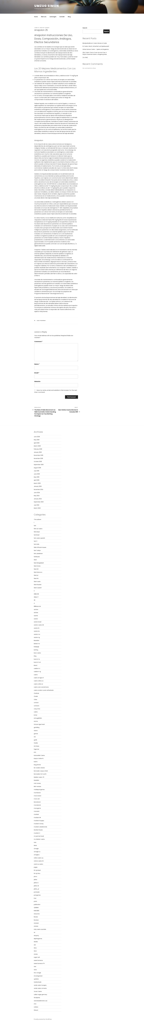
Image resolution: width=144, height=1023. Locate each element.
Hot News (36, 746)
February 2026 (38, 449)
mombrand (37, 793)
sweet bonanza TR (39, 963)
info (35, 752)
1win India (36, 544)
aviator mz (37, 634)
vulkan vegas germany (40, 994)
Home (36, 17)
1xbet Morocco (38, 572)
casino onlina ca (38, 681)
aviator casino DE (39, 625)
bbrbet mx (37, 643)
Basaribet (36, 640)
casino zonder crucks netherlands (44, 690)
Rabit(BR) (36, 910)
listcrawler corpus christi (41, 771)
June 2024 (37, 492)
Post (35, 898)
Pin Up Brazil (37, 870)
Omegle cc (37, 851)
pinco (35, 876)
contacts (36, 706)
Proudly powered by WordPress (43, 1019)
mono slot (37, 799)
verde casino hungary (40, 985)
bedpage (36, 647)
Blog (69, 17)
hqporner (36, 749)
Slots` (35, 951)
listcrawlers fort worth (40, 774)
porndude (37, 892)
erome (36, 721)
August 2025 (37, 468)
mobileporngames (39, 789)
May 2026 (36, 440)
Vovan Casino (38, 991)
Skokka (36, 942)
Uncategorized (38, 976)
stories (36, 954)
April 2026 (36, 443)
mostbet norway (39, 824)
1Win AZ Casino (38, 529)
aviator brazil (37, 622)
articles (36, 612)
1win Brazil (36, 535)
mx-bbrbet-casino (39, 839)
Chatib (36, 696)
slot (35, 945)
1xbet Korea (37, 566)
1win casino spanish (39, 538)
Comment (38, 341)
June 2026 (37, 437)
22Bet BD (36, 594)
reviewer (36, 923)
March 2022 (37, 508)
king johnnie (37, 765)
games (36, 733)
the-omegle (37, 973)
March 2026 (37, 446)
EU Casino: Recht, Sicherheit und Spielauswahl (96, 46)
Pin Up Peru (37, 873)
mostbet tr (37, 833)
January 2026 (38, 452)
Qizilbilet (36, 907)
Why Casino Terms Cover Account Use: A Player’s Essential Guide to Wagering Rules (95, 53)
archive (36, 609)
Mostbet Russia (38, 830)
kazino (36, 761)
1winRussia (37, 557)
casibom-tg (37, 671)
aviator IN (36, 628)
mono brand (37, 796)
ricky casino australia (40, 929)
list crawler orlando (39, 768)
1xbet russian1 (38, 588)
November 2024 (38, 489)
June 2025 (37, 474)
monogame (37, 808)
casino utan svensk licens (41, 687)
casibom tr (37, 668)
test (35, 966)
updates (36, 979)
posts (35, 901)
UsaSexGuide (37, 982)
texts (35, 970)
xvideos (36, 1007)
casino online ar (38, 684)
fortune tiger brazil (39, 724)
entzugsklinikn (38, 718)
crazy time (37, 709)
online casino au (38, 858)
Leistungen (53, 17)
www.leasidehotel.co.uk (40, 1001)
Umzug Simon (46, 6)
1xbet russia (37, 581)
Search (85, 28)
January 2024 (38, 499)
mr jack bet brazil (39, 836)
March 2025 (37, 483)
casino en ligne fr (39, 678)
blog (35, 656)
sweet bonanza (38, 960)
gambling (36, 727)
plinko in (36, 883)
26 (34, 600)
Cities (35, 699)
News (35, 845)
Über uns (43, 17)
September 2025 (39, 464)
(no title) (85, 57)
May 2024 (37, 495)
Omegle (36, 848)
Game (36, 730)
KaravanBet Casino (39, 755)
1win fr (35, 541)
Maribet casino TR (39, 777)
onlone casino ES (39, 861)
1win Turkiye (37, 550)
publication (37, 904)
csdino (36, 712)
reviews (36, 926)
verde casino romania (40, 988)
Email (36, 373)
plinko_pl (36, 889)
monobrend (37, 805)
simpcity (36, 935)
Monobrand (37, 802)
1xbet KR (36, 569)
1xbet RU (36, 578)
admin (47, 27)
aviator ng (37, 637)
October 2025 (38, 461)
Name (37, 364)
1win (35, 525)
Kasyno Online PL (39, 758)
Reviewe (36, 920)
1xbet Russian (37, 584)
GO (35, 737)
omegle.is (36, 855)
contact (36, 702)
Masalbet (36, 780)
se (34, 932)
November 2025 (38, 458)
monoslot (36, 811)
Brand (35, 665)
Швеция (36, 1010)
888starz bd (37, 606)
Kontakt (62, 17)
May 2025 (36, 477)
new (35, 842)
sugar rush (37, 957)
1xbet (35, 560)
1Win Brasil (37, 532)
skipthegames (38, 938)
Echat (35, 715)
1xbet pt (36, 575)
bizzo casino (37, 653)
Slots (35, 948)
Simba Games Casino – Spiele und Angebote (96, 49)
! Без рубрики (41, 320)
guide (35, 740)
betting (36, 650)
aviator (36, 619)
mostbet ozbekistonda (40, 827)
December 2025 (38, 455)
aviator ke (37, 631)
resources (37, 914)
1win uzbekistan (38, 553)
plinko (35, 879)
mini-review (37, 783)
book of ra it (37, 662)
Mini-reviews (37, 786)
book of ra (37, 659)
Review (36, 917)
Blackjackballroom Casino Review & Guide (95, 43)
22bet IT (36, 597)
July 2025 (36, 471)
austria (36, 615)
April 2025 (36, 480)
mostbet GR (37, 817)
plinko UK (36, 886)
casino (36, 675)
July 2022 (36, 505)
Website (37, 381)
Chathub (36, 693)
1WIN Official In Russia (40, 547)
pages (35, 867)
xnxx (35, 1004)
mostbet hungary (39, 820)
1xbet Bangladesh (39, 563)
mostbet (36, 814)
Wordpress (37, 997)
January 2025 (38, 486)
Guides (36, 743)
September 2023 (39, 502)
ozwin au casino (38, 864)
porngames (37, 895)
